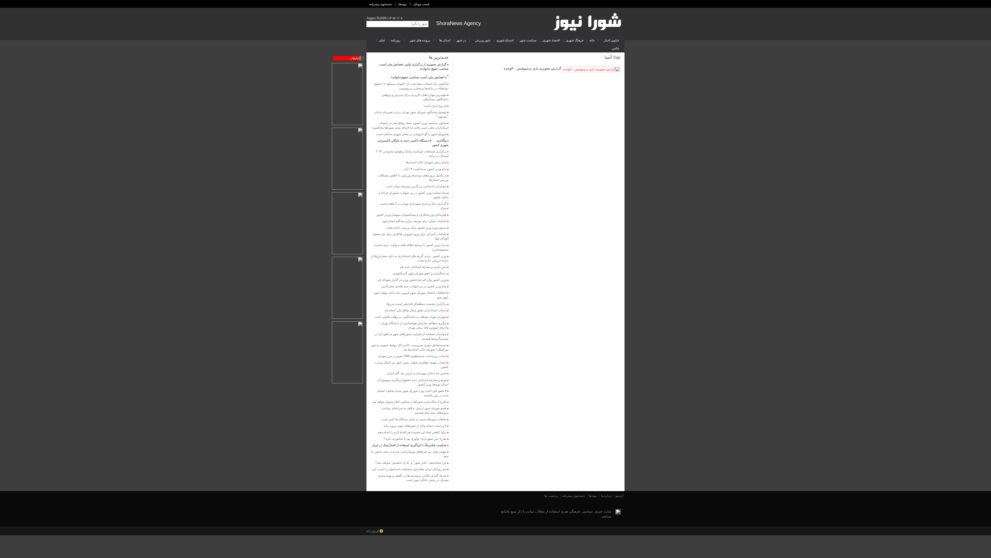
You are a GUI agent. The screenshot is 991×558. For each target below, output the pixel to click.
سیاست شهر (528, 40)
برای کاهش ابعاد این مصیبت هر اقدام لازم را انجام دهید (411, 432)
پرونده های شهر (420, 40)
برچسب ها (551, 496)
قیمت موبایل (421, 4)
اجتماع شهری (505, 40)
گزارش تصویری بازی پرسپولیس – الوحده (532, 68)
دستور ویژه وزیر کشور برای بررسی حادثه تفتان (416, 227)
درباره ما (606, 496)
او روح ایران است (435, 105)
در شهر (461, 40)
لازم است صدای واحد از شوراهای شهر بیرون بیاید (414, 426)
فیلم (382, 40)
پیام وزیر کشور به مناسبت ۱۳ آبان (424, 169)
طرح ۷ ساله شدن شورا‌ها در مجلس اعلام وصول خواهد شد (409, 402)
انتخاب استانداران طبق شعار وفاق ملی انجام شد (415, 310)
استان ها (444, 40)
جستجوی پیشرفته (380, 4)
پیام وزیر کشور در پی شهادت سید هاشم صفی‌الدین (413, 286)
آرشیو (619, 496)
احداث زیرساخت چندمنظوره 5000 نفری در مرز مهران (412, 356)
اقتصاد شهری (551, 40)
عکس (615, 48)
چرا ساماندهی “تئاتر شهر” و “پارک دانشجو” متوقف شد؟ (410, 462)
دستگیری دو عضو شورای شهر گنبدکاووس (419, 273)
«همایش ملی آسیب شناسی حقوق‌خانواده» (417, 77)
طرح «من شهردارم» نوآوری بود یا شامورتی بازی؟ (414, 438)
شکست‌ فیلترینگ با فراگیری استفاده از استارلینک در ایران (409, 445)
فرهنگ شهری (575, 40)
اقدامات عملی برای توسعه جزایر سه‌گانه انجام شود (414, 221)
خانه (592, 40)
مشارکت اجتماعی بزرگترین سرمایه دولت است (416, 186)
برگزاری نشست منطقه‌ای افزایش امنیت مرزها (416, 304)
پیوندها (402, 4)
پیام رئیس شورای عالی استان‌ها (426, 162)
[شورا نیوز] (588, 21)
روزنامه (395, 40)
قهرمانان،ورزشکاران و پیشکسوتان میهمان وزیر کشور (411, 214)
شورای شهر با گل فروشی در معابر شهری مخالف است (411, 134)
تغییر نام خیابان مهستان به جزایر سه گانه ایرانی (416, 373)
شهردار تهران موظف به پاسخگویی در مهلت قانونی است (410, 317)
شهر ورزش (482, 40)
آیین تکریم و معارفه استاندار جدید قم (423, 267)
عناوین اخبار (611, 40)
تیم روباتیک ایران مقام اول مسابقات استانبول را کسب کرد (409, 469)
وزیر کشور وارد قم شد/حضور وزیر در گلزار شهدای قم (412, 280)
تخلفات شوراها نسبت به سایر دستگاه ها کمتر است (413, 419)
